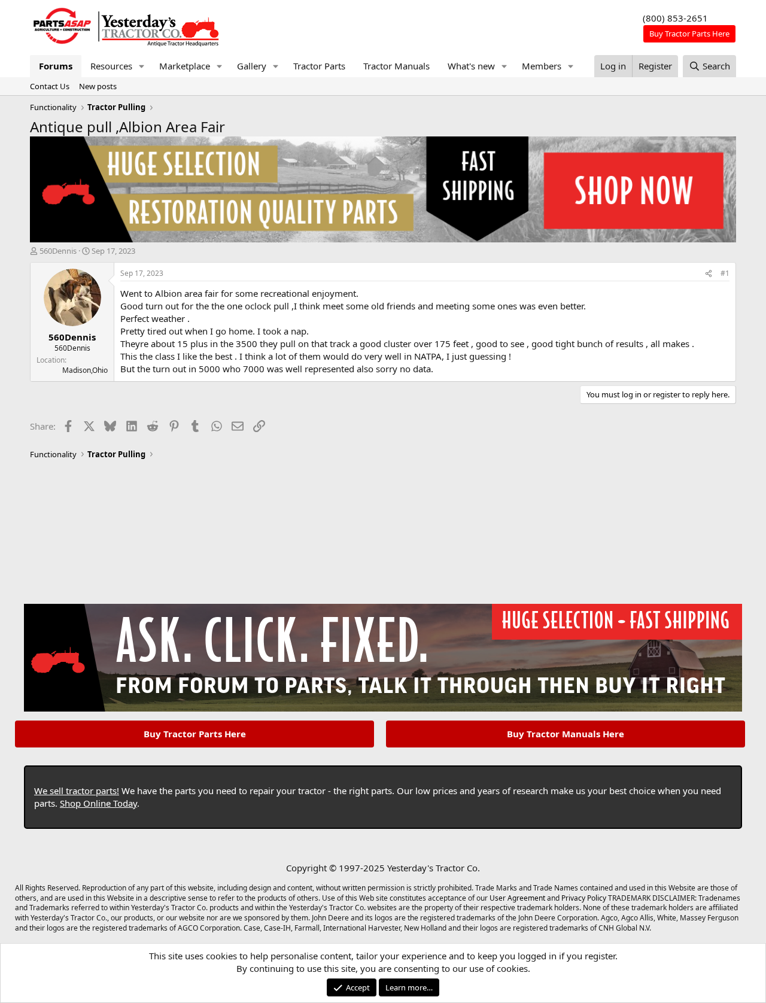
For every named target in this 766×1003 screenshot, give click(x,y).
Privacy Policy (583, 898)
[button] (141, 66)
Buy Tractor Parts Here (195, 734)
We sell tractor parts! (76, 791)
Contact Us (49, 86)
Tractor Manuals (396, 66)
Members (541, 66)
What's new (471, 66)
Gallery (251, 66)
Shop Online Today (98, 803)
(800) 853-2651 (675, 18)
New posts (98, 86)
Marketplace (184, 66)
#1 (725, 273)
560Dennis (58, 250)
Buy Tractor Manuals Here (565, 734)
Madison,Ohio (85, 370)
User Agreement (517, 898)
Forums (55, 66)
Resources (111, 66)
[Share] (708, 274)
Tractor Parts (319, 66)
